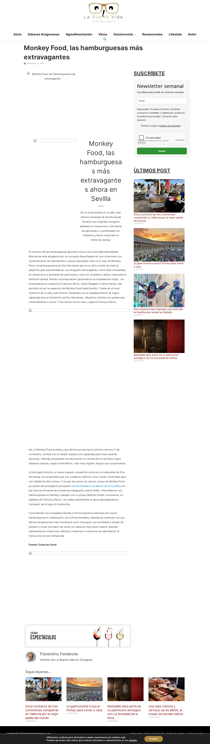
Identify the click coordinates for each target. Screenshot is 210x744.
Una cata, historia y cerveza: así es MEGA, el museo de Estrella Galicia (165, 710)
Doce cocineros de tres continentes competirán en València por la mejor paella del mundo (158, 217)
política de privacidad (170, 125)
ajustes (133, 740)
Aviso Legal (136, 733)
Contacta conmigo (195, 733)
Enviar (162, 151)
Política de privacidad (154, 733)
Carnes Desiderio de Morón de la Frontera (95, 486)
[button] (105, 39)
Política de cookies (175, 733)
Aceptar (153, 738)
